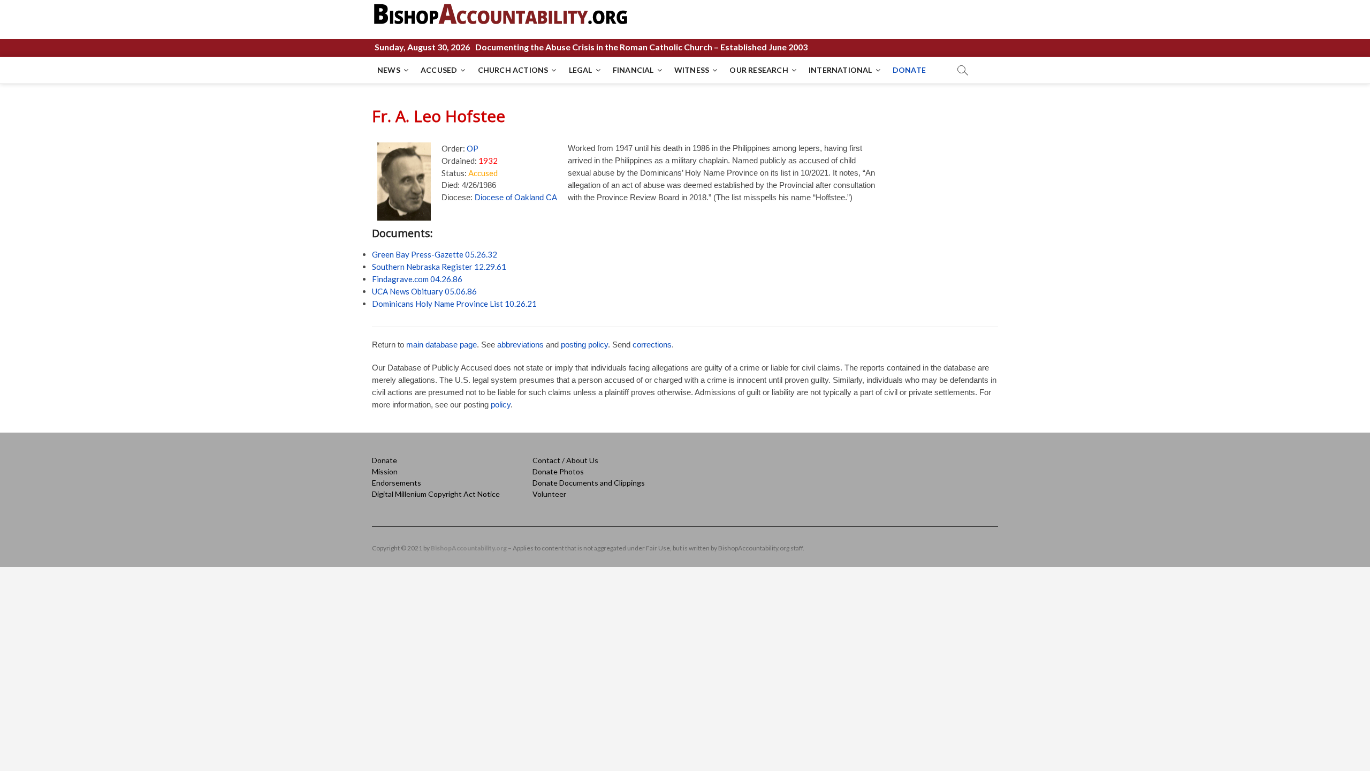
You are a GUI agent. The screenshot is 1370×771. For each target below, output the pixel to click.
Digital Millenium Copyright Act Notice (436, 493)
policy (501, 404)
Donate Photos (558, 471)
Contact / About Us (565, 460)
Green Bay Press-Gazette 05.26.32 (434, 254)
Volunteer (549, 493)
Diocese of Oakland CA (516, 197)
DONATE (909, 69)
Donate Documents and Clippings (588, 482)
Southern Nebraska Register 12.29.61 (439, 266)
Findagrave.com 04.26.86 (417, 279)
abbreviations (520, 344)
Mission (385, 471)
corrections (652, 344)
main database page (441, 344)
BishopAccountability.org (469, 548)
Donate (384, 460)
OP (472, 148)
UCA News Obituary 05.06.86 (424, 291)
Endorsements (396, 482)
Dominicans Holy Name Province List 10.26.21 (454, 303)
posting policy (584, 344)
